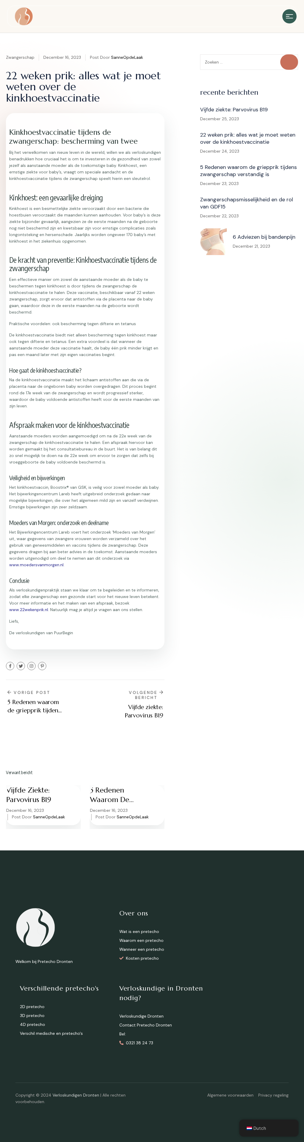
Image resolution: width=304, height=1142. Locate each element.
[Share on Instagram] (31, 666)
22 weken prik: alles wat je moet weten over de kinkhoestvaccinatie (247, 138)
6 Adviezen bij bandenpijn (264, 237)
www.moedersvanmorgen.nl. (36, 564)
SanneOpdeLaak (127, 57)
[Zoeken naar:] (249, 62)
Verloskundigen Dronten (76, 1095)
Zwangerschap (20, 57)
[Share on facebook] (10, 666)
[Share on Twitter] (21, 666)
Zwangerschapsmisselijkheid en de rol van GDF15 (246, 203)
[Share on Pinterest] (42, 666)
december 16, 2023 (62, 57)
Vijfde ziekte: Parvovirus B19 (28, 795)
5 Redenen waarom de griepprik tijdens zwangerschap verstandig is (117, 795)
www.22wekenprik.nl (28, 609)
